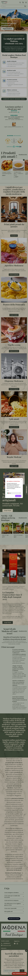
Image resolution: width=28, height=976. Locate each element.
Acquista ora (18, 495)
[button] (21, 479)
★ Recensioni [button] (26, 489)
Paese (8, 490)
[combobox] (9, 493)
